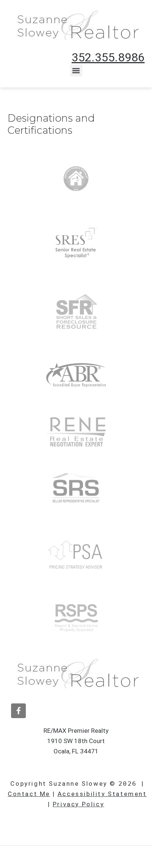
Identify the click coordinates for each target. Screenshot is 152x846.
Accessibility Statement (102, 793)
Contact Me (29, 793)
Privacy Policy (78, 804)
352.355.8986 (108, 57)
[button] (76, 70)
